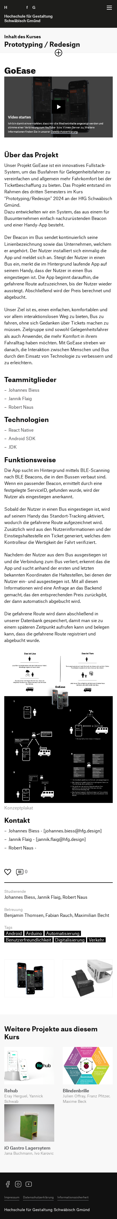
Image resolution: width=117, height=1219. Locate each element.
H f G (28, 14)
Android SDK (22, 438)
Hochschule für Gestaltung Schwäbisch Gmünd (47, 1209)
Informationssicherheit (73, 1197)
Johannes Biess (24, 390)
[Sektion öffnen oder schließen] (58, 52)
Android (14, 933)
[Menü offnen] (109, 7)
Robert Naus (21, 407)
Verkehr (96, 939)
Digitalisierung (70, 939)
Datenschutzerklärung (64, 131)
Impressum (11, 1197)
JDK (13, 447)
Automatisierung (63, 933)
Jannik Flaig (20, 398)
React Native (21, 430)
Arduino (34, 933)
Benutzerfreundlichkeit (28, 939)
